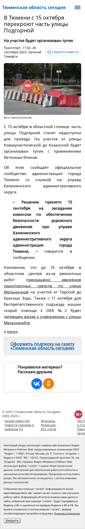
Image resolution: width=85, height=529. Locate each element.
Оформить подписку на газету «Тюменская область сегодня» (42, 346)
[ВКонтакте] (36, 383)
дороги (12, 331)
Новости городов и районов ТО (19, 427)
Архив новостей (17, 421)
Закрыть (12, 520)
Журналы (48, 421)
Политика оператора (67, 513)
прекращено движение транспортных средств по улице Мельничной (42, 286)
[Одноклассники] (48, 383)
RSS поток (48, 429)
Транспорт (12, 48)
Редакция (48, 425)
